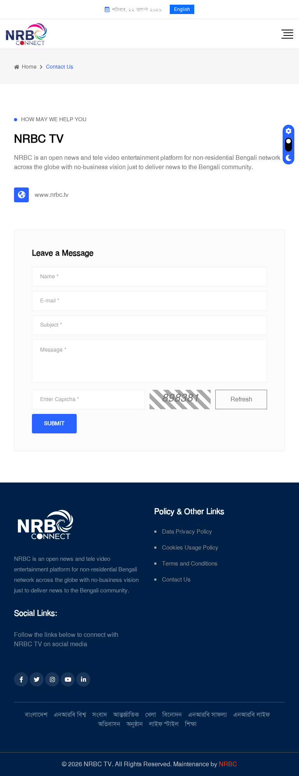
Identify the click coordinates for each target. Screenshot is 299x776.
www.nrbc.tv (52, 195)
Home (28, 66)
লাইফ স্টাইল (164, 724)
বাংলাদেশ (36, 715)
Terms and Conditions (190, 564)
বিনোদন (172, 715)
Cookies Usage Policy (190, 548)
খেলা (150, 715)
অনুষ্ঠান (135, 724)
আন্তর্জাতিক (126, 715)
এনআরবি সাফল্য (207, 715)
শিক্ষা (191, 724)
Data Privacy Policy (187, 532)
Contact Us (176, 580)
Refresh (241, 399)
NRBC (228, 764)
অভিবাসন (109, 724)
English (182, 9)
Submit (54, 423)
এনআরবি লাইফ (251, 715)
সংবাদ (99, 715)
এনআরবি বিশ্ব (70, 715)
